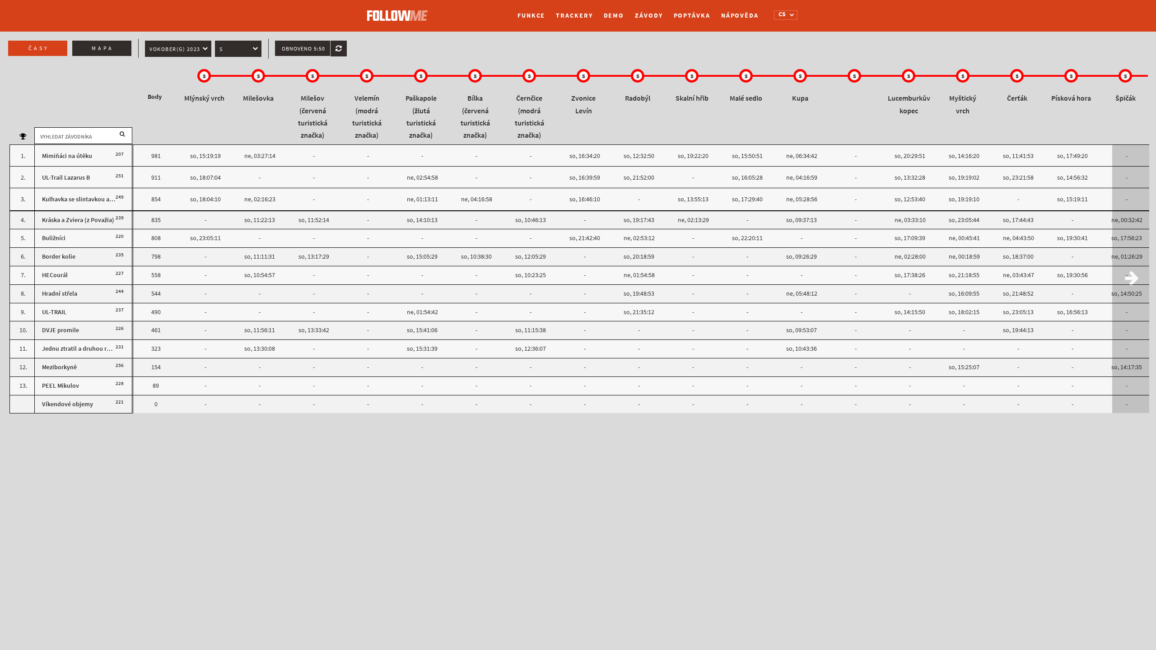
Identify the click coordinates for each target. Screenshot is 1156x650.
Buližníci (53, 238)
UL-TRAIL (54, 312)
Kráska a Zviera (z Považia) (78, 220)
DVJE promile (60, 330)
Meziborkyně (59, 367)
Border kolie (58, 256)
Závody (648, 15)
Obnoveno (303, 48)
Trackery (574, 15)
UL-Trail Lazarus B (66, 177)
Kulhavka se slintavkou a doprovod (90, 199)
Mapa (103, 48)
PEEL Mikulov (60, 385)
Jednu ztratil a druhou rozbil (81, 348)
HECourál (55, 275)
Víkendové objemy (67, 404)
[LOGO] (400, 11)
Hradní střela (59, 293)
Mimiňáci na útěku (67, 156)
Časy (38, 48)
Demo (614, 15)
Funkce (531, 15)
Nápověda (740, 15)
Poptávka (692, 15)
